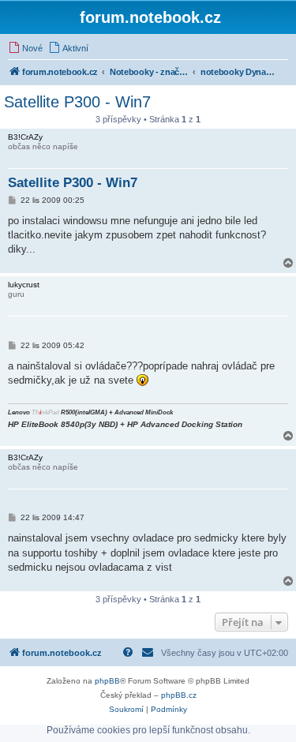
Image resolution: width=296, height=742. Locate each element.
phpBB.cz (179, 695)
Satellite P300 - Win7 (77, 102)
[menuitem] (25, 48)
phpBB (107, 680)
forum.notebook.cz (150, 17)
